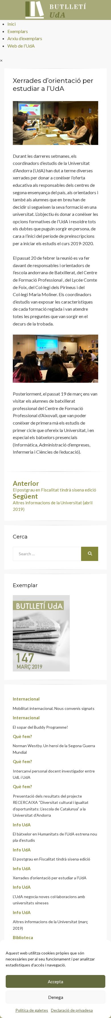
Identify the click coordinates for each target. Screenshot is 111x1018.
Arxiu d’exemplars (24, 38)
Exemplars (17, 31)
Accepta (55, 981)
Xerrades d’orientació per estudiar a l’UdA (50, 877)
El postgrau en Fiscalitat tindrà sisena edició (51, 859)
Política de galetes (31, 1010)
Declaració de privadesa (72, 1010)
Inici (11, 23)
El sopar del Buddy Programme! (40, 727)
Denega (55, 997)
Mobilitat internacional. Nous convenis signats (53, 708)
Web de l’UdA (21, 45)
